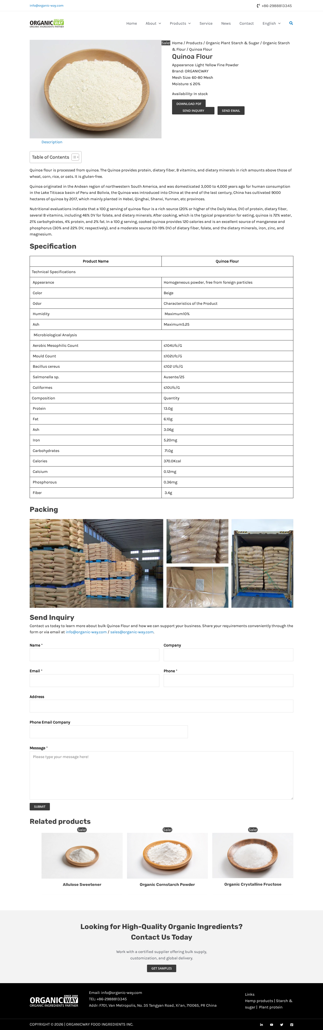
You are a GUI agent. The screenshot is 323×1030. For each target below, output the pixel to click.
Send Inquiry (193, 110)
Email (36, 670)
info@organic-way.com (47, 5)
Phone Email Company (50, 722)
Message (39, 747)
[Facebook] (291, 1024)
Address (37, 696)
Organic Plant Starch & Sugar (232, 42)
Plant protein (271, 1007)
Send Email (231, 110)
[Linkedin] (261, 1024)
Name (36, 645)
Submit (39, 806)
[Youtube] (271, 1024)
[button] (158, 23)
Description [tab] (52, 142)
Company (172, 645)
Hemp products (259, 1000)
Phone (170, 670)
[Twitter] (281, 1024)
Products (194, 42)
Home (177, 42)
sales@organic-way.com (132, 632)
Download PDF (188, 104)
